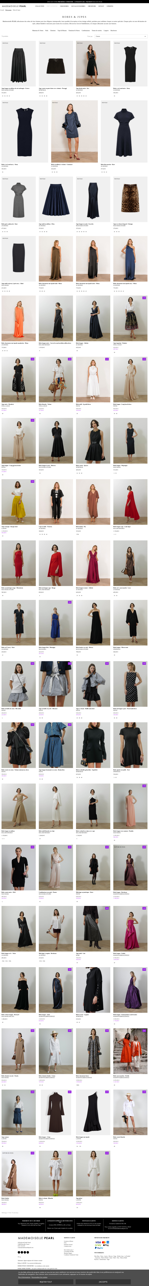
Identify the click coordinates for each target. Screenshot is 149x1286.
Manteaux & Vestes (37, 30)
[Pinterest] (25, 1252)
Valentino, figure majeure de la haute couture (30, 1260)
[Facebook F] (19, 1252)
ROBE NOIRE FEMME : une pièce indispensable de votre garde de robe (37, 1268)
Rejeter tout (46, 1282)
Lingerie (106, 30)
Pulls (46, 30)
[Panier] (146, 6)
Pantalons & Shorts (74, 30)
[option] (3, 96)
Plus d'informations (24, 1277)
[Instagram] (22, 1252)
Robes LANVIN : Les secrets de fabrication (29, 1263)
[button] (144, 6)
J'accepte (103, 1282)
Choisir (121, 36)
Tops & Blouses (62, 30)
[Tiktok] (28, 1252)
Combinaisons (86, 30)
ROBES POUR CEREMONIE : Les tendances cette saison (33, 1266)
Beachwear (114, 30)
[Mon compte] (141, 6)
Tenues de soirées (97, 30)
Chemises (53, 30)
